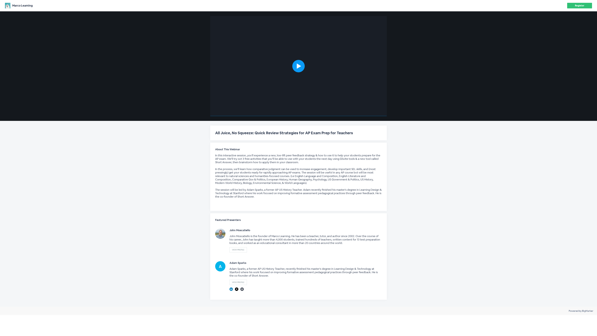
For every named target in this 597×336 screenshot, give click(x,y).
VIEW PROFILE (238, 250)
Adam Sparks (237, 263)
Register (579, 5)
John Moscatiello (239, 230)
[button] (298, 66)
